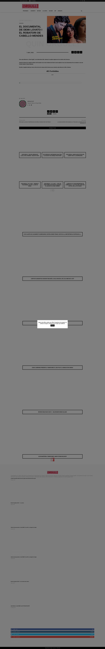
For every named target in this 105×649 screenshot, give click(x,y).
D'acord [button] (52, 325)
